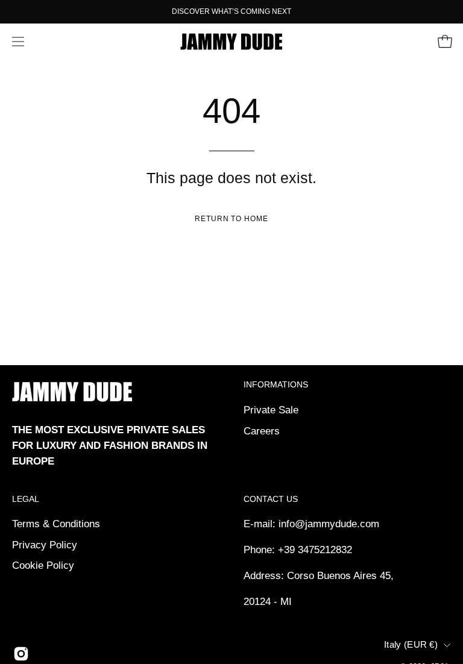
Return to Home (231, 219)
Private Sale (271, 410)
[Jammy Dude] (231, 41)
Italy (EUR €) (411, 645)
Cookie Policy (43, 565)
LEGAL (25, 499)
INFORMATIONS (276, 384)
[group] (231, 11)
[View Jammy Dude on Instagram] (21, 654)
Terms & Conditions (56, 524)
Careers (262, 430)
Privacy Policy (44, 545)
